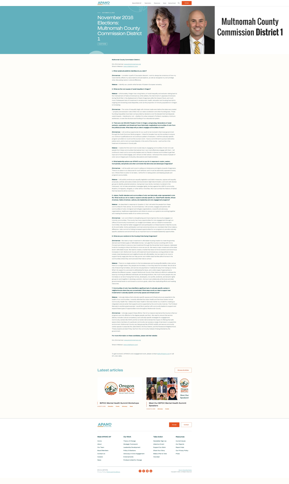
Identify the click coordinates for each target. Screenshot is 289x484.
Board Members (102, 450)
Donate (187, 3)
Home (99, 441)
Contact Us (101, 453)
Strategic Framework (130, 444)
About (99, 444)
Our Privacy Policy (182, 450)
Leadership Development (131, 447)
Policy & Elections (129, 450)
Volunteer (156, 457)
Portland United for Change (132, 460)
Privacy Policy (101, 472)
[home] (104, 3)
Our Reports (180, 444)
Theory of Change (129, 441)
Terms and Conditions (113, 472)
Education (110, 406)
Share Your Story (159, 450)
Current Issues (181, 441)
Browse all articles (183, 370)
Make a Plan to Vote (160, 453)
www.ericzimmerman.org (132, 64)
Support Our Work (159, 447)
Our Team (100, 447)
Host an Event (172, 3)
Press (178, 453)
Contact (186, 424)
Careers (100, 457)
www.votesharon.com (130, 66)
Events (117, 406)
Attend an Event (158, 444)
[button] (137, 4)
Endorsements (128, 457)
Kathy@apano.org (163, 354)
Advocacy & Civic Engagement (133, 453)
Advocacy (124, 406)
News (164, 3)
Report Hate (180, 447)
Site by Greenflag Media (185, 470)
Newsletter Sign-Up (159, 441)
